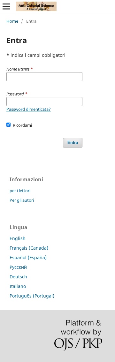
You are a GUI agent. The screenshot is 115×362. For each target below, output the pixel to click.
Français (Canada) (29, 248)
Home (12, 21)
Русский (18, 267)
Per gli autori (22, 200)
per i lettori (20, 190)
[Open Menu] (6, 6)
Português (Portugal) (32, 296)
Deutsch (18, 277)
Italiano (18, 286)
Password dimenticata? (28, 109)
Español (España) (28, 257)
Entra (72, 142)
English (18, 238)
